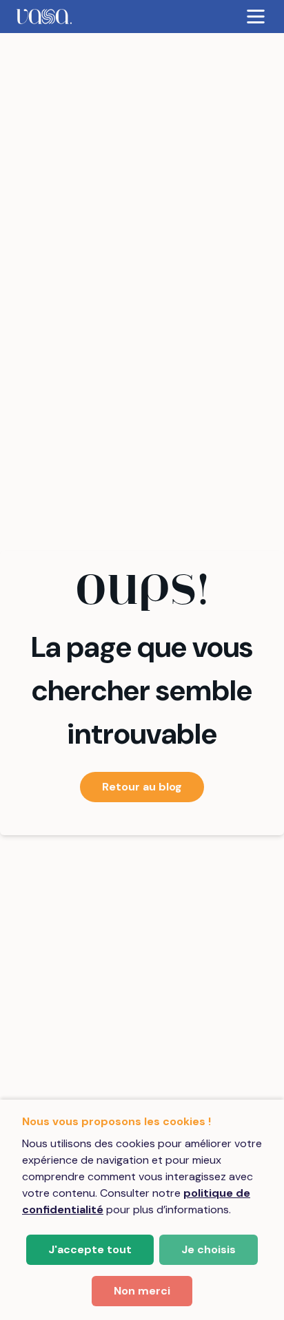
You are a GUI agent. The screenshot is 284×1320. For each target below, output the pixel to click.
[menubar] (142, 16)
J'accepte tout (90, 1249)
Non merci (142, 1291)
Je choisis (208, 1249)
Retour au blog (142, 786)
